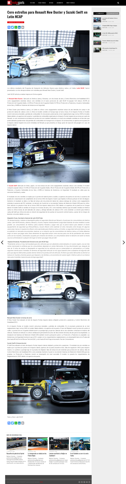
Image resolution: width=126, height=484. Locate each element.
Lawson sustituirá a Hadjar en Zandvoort (58, 454)
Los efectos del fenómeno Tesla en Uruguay (109, 18)
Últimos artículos (113, 13)
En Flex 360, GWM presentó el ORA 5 (110, 33)
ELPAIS (41, 482)
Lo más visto (100, 13)
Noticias (51, 3)
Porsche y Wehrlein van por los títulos (110, 41)
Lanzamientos (60, 3)
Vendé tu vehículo (70, 3)
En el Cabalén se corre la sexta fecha (79, 454)
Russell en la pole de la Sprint (15, 453)
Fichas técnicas (42, 3)
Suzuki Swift (13, 186)
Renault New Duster (16, 99)
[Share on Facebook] (13, 445)
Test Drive (32, 3)
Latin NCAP (80, 88)
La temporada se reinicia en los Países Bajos (37, 454)
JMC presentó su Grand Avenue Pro (109, 48)
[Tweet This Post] (16, 445)
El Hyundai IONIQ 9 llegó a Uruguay (109, 25)
